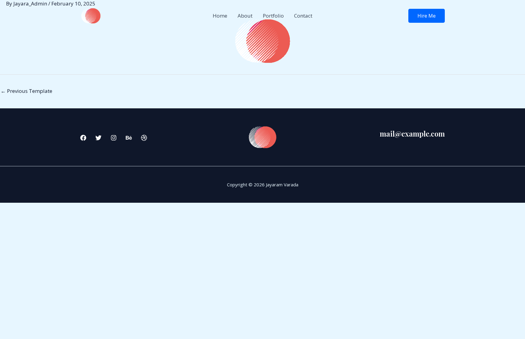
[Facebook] (83, 138)
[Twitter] (98, 138)
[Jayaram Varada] (90, 15)
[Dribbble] (144, 138)
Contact (303, 15)
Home (220, 15)
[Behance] (129, 138)
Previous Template (26, 90)
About (245, 15)
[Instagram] (114, 138)
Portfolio (273, 15)
